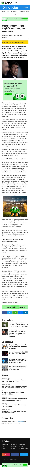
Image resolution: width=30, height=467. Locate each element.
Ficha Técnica (5, 459)
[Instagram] (6, 454)
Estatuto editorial (14, 459)
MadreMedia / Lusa (7, 35)
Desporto (4, 37)
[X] (24, 454)
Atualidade (4, 378)
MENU (15, 2)
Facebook (21, 421)
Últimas (5, 375)
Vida (3, 390)
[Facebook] (15, 454)
